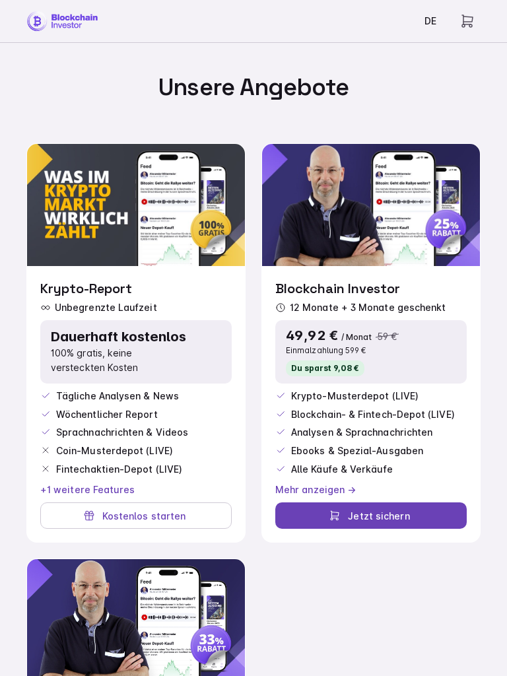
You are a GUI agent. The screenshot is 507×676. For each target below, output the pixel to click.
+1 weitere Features (87, 489)
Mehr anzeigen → (315, 489)
